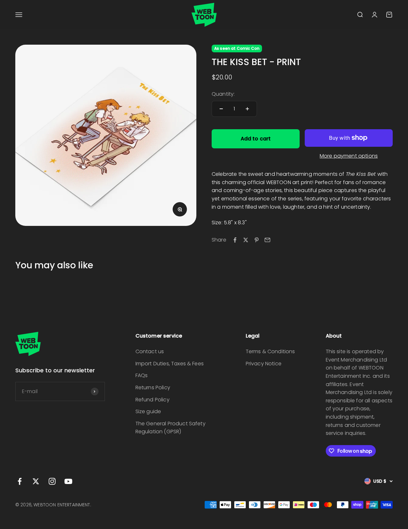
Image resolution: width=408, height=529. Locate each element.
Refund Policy (152, 399)
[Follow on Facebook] (19, 481)
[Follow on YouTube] (68, 481)
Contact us (149, 351)
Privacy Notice (263, 363)
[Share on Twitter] (245, 240)
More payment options (349, 156)
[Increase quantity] (247, 108)
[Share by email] (267, 240)
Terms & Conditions (270, 351)
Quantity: (223, 94)
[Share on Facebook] (234, 240)
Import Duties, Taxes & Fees (169, 363)
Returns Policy (152, 387)
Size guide (148, 411)
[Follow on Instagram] (52, 481)
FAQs (141, 375)
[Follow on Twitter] (36, 481)
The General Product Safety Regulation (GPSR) (170, 428)
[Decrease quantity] (221, 108)
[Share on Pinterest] (256, 240)
